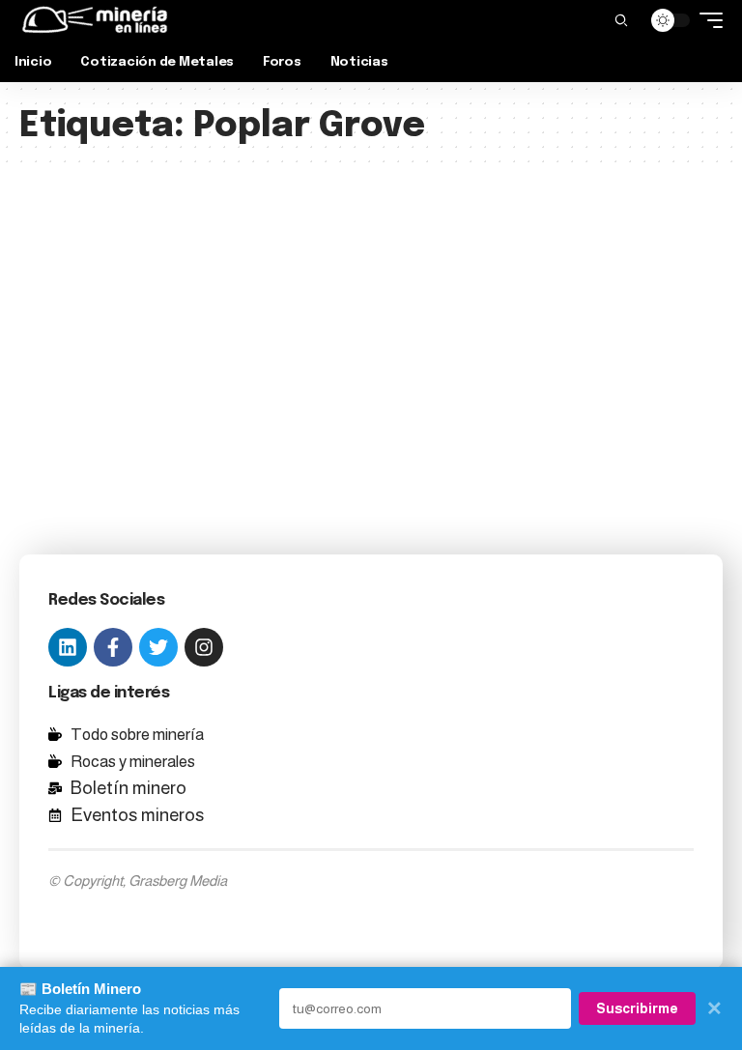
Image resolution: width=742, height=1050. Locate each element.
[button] (621, 20)
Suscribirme (637, 1008)
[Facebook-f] (113, 647)
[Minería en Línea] (94, 20)
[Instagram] (204, 647)
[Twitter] (158, 647)
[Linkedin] (67, 647)
